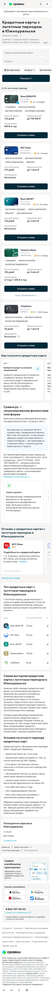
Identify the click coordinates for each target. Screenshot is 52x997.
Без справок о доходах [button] (35, 111)
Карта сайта (8, 941)
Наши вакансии (39, 941)
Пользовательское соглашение (30, 932)
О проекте (7, 928)
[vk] (11, 990)
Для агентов (8, 932)
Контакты (18, 928)
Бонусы (28, 70)
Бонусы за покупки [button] (27, 107)
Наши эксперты (23, 941)
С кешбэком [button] (10, 107)
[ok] (19, 990)
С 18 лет (7, 832)
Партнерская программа (36, 928)
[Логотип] (11, 952)
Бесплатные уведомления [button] (16, 264)
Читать (23, 561)
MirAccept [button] (31, 162)
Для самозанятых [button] (24, 213)
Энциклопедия (41, 937)
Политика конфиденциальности (17, 937)
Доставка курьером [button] (13, 111)
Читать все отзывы (10, 578)
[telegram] (3, 990)
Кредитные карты (21, 847)
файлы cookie (32, 973)
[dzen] (27, 990)
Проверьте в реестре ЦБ (15, 476)
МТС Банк (17, 544)
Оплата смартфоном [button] (14, 162)
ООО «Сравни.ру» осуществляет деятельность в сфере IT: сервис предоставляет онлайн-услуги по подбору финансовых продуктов (25, 960)
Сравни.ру (5, 847)
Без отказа (9, 835)
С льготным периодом (10, 850)
